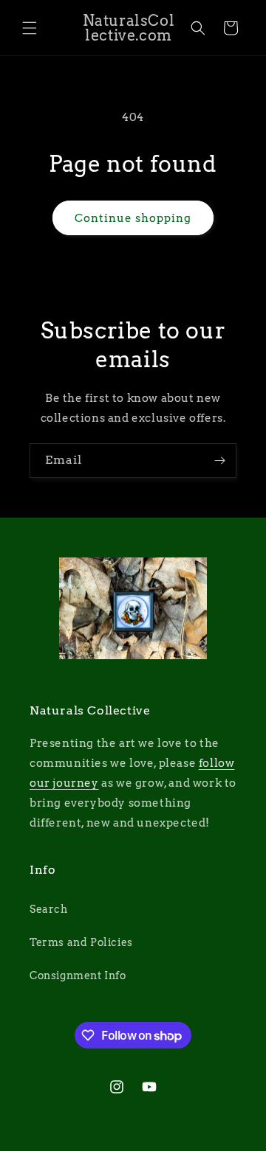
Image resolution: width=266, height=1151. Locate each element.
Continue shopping (133, 218)
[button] (29, 28)
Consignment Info (78, 975)
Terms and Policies (81, 942)
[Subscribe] (219, 460)
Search (49, 909)
